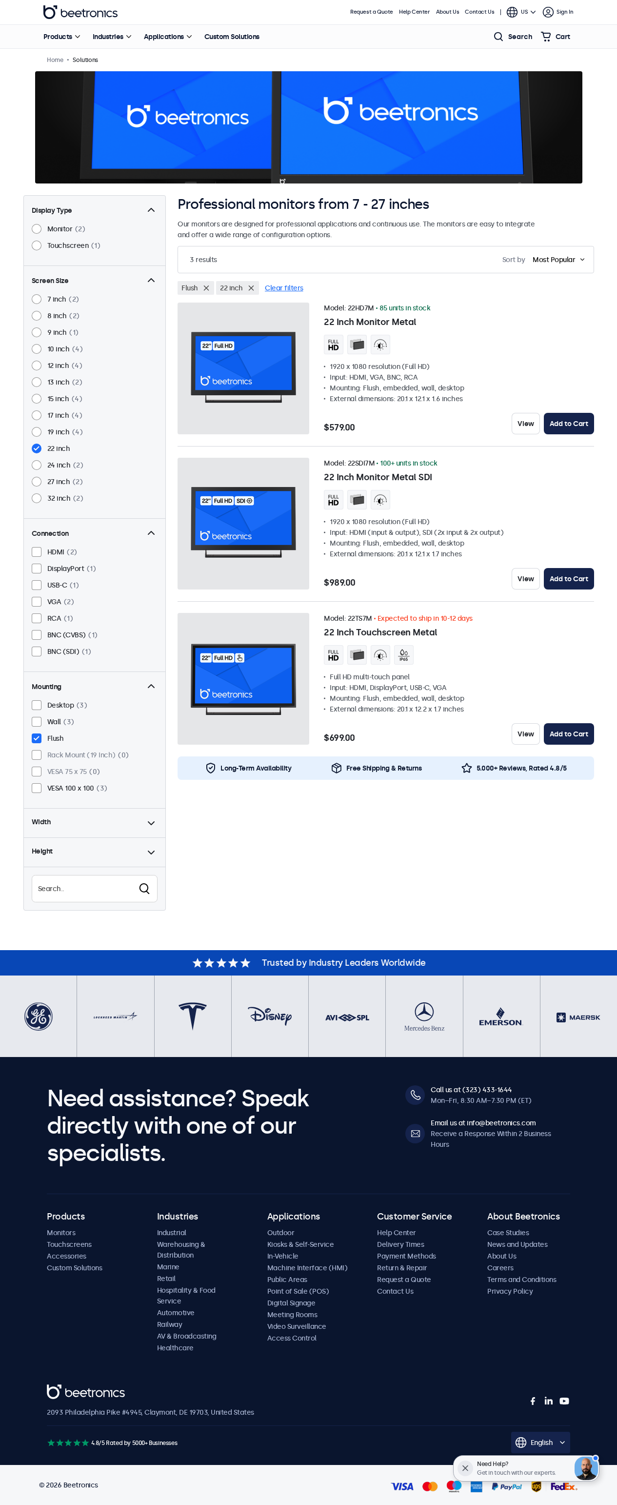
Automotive (176, 1312)
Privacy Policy (510, 1291)
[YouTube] (564, 1401)
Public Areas (287, 1279)
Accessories (66, 1256)
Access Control (292, 1338)
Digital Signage (291, 1303)
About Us (447, 12)
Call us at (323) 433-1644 (471, 1089)
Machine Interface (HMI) (307, 1267)
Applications (164, 36)
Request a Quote (371, 12)
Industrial (171, 1232)
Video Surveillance (296, 1326)
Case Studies (508, 1232)
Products (57, 36)
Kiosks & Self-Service (300, 1244)
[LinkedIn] (549, 1401)
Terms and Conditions (521, 1279)
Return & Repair (402, 1267)
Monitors (61, 1232)
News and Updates (517, 1244)
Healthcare (175, 1347)
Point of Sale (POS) (298, 1291)
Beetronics (80, 12)
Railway (169, 1324)
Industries (108, 36)
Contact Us (479, 12)
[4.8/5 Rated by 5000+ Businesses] (68, 1443)
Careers (500, 1267)
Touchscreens (69, 1244)
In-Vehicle (283, 1256)
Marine (168, 1266)
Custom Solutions (231, 36)
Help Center (414, 12)
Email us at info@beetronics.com (483, 1122)
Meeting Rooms (292, 1314)
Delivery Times (400, 1244)
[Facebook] (533, 1401)
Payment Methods (406, 1256)
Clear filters (284, 288)
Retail (166, 1278)
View (525, 423)
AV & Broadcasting (187, 1336)
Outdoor (281, 1232)
